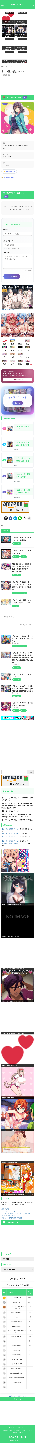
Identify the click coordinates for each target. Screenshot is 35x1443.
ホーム (5, 1428)
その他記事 (17, 1430)
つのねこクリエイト (17, 5)
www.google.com (16, 1312)
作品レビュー (21, 1428)
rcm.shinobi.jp (17, 1382)
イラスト (29, 1428)
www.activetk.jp (16, 1355)
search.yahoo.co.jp (16, 1321)
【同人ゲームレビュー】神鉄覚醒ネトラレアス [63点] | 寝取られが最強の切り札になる (22, 688)
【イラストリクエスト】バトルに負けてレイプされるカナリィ (22, 638)
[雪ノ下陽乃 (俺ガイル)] (15, 518)
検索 (30, 772)
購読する (18, 1399)
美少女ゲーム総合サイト (17, 1396)
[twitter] (6, 518)
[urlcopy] (29, 518)
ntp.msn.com (16, 1350)
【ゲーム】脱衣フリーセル (21, 674)
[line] (20, 518)
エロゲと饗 (5, 1209)
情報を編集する (10, 171)
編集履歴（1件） (10, 177)
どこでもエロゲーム (8, 1211)
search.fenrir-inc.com (16, 1373)
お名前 (5, 230)
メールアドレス (8, 241)
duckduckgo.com (17, 1359)
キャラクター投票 (7, 1430)
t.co (16, 1317)
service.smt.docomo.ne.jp (16, 1378)
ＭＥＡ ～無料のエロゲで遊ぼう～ (13, 1218)
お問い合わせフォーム (17, 1432)
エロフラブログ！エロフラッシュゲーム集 (15, 1213)
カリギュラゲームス (8, 1215)
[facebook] (10, 518)
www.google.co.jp (16, 1336)
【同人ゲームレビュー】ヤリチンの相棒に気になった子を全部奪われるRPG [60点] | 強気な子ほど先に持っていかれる (22, 657)
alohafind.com (16, 1345)
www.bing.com (16, 1326)
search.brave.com (16, 1387)
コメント (6, 252)
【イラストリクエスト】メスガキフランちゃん (22, 704)
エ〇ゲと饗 (16, 1302)
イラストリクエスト (27, 1430)
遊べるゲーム (12, 1428)
